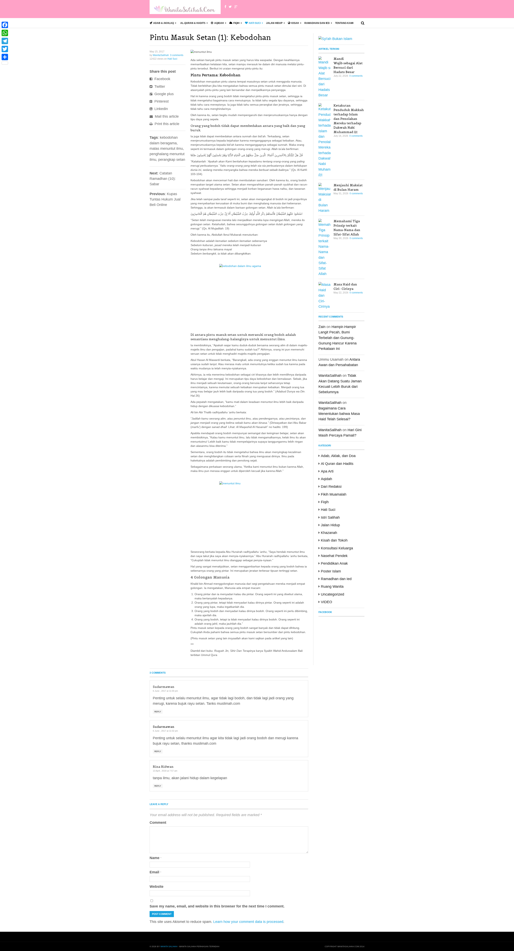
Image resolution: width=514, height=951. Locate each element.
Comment (158, 823)
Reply (157, 712)
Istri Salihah (330, 517)
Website (156, 887)
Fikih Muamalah (333, 494)
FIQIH (236, 23)
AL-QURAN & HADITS (192, 23)
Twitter (159, 87)
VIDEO (326, 602)
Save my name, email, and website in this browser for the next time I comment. (217, 906)
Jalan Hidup (274, 23)
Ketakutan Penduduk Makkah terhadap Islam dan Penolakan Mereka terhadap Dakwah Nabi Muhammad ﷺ (348, 118)
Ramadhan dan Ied (317, 23)
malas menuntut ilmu (166, 149)
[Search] (362, 23)
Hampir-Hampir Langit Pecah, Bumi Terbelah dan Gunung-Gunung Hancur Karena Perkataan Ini (337, 338)
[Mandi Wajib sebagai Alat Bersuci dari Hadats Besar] (324, 77)
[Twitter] (230, 6)
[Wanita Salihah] (185, 7)
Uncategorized (332, 594)
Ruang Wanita (332, 586)
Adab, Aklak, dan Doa (338, 456)
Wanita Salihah (168, 946)
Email (155, 872)
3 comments (176, 55)
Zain (321, 327)
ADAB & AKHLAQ (163, 23)
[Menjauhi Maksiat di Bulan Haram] (324, 198)
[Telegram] (5, 41)
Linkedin (160, 109)
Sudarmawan (163, 727)
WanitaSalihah (161, 55)
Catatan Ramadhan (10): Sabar (163, 178)
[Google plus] (235, 6)
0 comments (356, 75)
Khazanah (329, 533)
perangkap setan (171, 160)
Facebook (161, 79)
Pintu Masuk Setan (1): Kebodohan (210, 37)
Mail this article (166, 116)
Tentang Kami (344, 23)
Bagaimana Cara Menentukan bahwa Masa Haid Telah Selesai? (339, 413)
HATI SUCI (255, 23)
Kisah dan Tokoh (334, 540)
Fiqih (325, 502)
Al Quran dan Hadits (337, 464)
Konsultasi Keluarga (337, 548)
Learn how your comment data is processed (248, 922)
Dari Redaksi (331, 487)
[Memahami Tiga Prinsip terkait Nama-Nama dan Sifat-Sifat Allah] (324, 248)
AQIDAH (219, 23)
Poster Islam (331, 571)
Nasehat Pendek (334, 556)
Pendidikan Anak (334, 563)
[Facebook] (225, 6)
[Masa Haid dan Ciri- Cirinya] (324, 295)
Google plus (163, 94)
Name (155, 858)
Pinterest (161, 101)
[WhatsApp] (5, 33)
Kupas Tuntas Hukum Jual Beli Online (165, 199)
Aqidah (326, 479)
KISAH (295, 23)
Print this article (166, 124)
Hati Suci (172, 58)
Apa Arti (327, 471)
